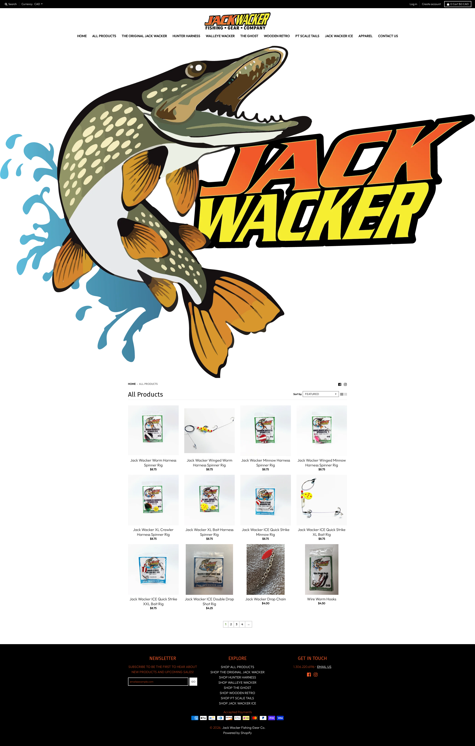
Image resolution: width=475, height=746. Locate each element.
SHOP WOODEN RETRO (237, 693)
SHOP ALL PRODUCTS (237, 667)
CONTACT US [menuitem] (388, 36)
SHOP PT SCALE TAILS (237, 698)
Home (132, 384)
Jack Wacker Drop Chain (265, 599)
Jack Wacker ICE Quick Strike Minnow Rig (265, 532)
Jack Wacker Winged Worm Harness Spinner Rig (209, 462)
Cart (459, 4)
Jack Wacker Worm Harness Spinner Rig (153, 462)
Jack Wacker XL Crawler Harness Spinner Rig (153, 532)
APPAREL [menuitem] (365, 36)
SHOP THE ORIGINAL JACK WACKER (237, 672)
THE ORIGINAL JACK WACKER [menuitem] (144, 36)
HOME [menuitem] (82, 36)
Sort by (297, 394)
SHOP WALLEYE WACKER (237, 682)
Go (193, 681)
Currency (27, 4)
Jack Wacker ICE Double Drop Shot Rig (209, 601)
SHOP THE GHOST (237, 688)
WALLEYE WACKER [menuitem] (220, 36)
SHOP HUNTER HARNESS (237, 677)
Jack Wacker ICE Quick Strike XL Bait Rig (321, 532)
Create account (431, 4)
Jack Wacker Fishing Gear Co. (243, 727)
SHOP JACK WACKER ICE (237, 703)
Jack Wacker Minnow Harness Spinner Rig (265, 462)
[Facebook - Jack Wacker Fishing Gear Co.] (339, 383)
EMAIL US (324, 667)
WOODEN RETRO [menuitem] (277, 36)
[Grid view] (341, 394)
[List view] (345, 394)
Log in (413, 4)
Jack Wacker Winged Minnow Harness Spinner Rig (321, 462)
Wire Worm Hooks (321, 599)
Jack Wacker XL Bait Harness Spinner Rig (209, 532)
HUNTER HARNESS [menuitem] (186, 36)
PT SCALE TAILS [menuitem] (307, 36)
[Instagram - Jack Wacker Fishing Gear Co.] (345, 383)
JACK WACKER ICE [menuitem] (339, 36)
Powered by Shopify (237, 733)
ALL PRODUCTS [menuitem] (104, 36)
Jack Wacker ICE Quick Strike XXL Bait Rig (153, 601)
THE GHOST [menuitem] (249, 36)
